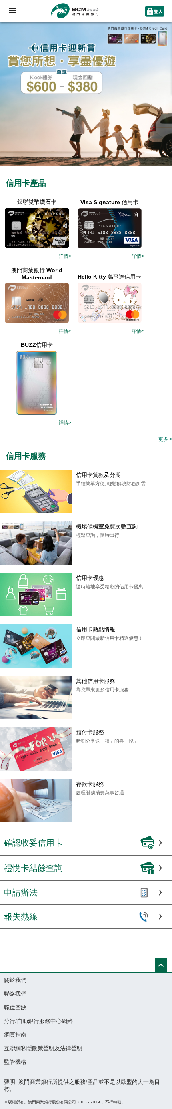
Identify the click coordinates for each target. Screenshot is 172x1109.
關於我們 (15, 980)
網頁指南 (15, 1034)
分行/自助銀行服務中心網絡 (38, 1021)
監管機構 (15, 1062)
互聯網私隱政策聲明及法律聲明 (43, 1048)
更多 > (165, 439)
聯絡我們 (15, 993)
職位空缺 (15, 1007)
